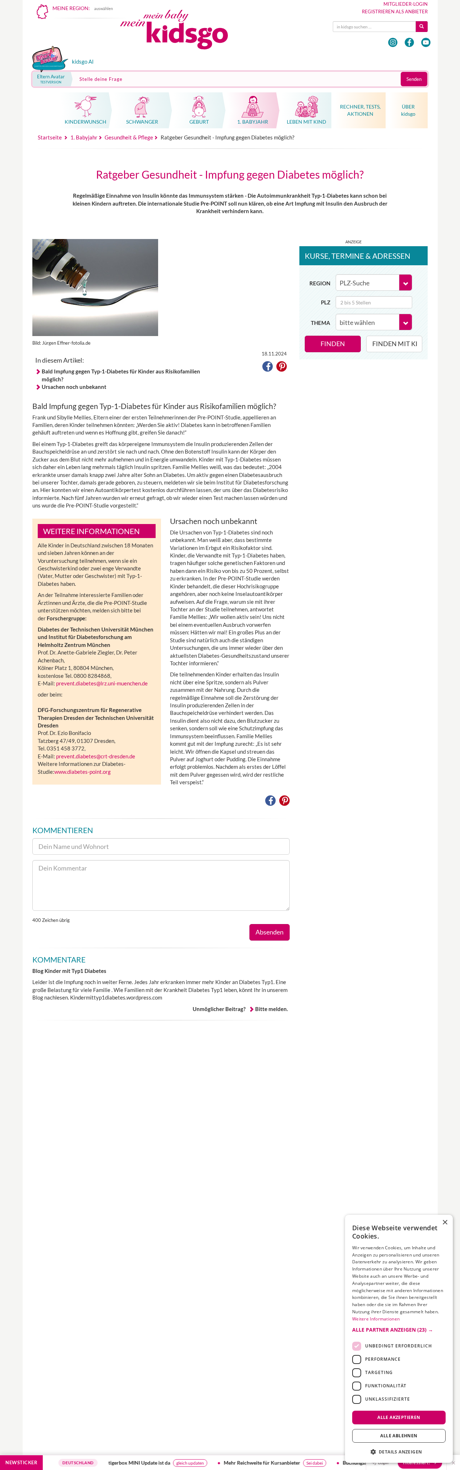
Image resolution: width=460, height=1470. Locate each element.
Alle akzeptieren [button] (398, 1417)
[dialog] (399, 1339)
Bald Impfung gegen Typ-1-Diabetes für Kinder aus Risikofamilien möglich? (121, 375)
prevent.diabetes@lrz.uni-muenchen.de (102, 683)
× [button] (444, 1222)
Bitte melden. (271, 1009)
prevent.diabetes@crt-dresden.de (95, 756)
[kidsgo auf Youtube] (426, 42)
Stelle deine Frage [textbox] (101, 79)
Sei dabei (297, 1463)
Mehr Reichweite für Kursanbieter (244, 1463)
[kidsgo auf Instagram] (392, 42)
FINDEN (333, 344)
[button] (267, 367)
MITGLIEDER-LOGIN (405, 4)
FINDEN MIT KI (395, 344)
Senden (414, 79)
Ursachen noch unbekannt (74, 386)
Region (319, 283)
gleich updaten (172, 1463)
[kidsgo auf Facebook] (409, 42)
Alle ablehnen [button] (398, 1436)
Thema (320, 323)
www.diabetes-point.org (82, 771)
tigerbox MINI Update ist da (121, 1463)
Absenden (270, 932)
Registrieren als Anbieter (395, 11)
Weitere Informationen (376, 1319)
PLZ (325, 302)
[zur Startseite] (180, 31)
